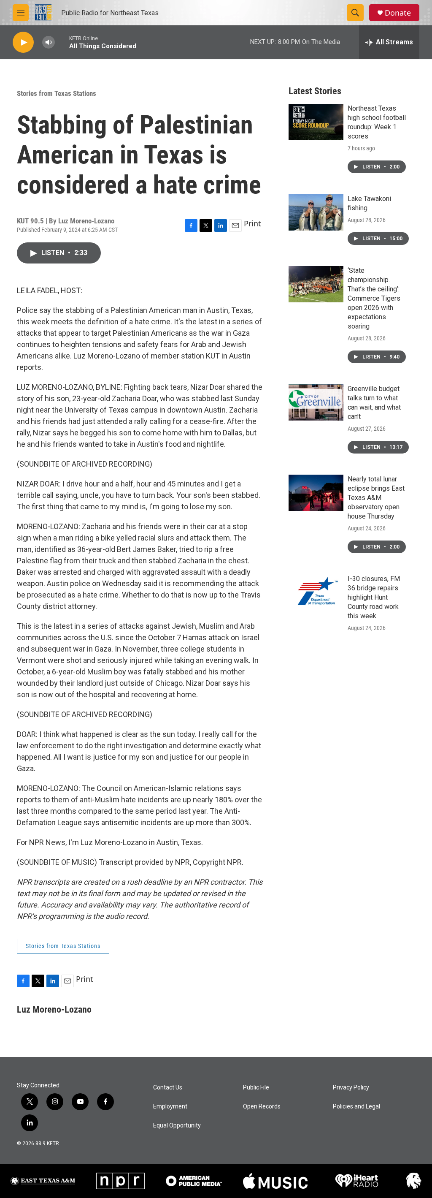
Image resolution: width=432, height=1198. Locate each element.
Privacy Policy (351, 1087)
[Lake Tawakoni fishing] (316, 212)
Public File (256, 1087)
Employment (170, 1106)
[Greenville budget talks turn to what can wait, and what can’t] (316, 402)
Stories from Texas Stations (56, 93)
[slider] (62, 42)
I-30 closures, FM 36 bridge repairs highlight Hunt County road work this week (374, 597)
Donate (398, 12)
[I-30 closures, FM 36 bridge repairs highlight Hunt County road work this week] (316, 592)
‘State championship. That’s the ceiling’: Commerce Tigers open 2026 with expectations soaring (374, 298)
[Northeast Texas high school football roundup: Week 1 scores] (316, 122)
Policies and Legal (356, 1106)
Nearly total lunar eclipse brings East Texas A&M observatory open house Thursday (376, 497)
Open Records (262, 1106)
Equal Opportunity (177, 1125)
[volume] (48, 42)
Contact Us (167, 1087)
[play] (23, 42)
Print (252, 223)
